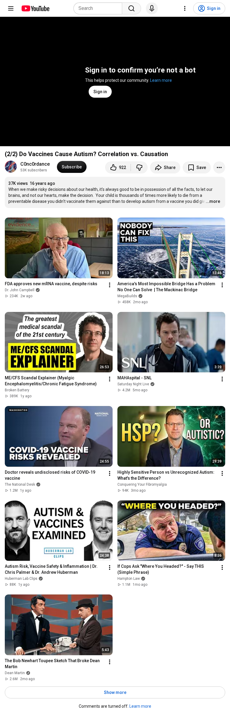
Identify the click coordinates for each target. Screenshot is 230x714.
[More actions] (219, 167)
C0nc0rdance (35, 164)
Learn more (161, 80)
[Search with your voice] (152, 8)
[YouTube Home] (35, 8)
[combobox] (99, 8)
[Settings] (184, 8)
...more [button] (213, 201)
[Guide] (10, 8)
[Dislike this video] (139, 167)
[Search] (131, 8)
